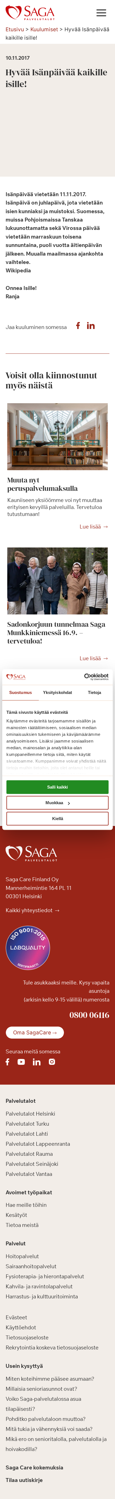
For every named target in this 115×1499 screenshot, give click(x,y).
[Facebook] (77, 327)
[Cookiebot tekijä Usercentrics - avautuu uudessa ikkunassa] (84, 677)
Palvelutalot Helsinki (30, 1113)
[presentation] (57, 436)
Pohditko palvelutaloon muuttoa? (46, 1419)
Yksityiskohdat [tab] (57, 692)
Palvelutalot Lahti (27, 1133)
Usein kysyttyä (24, 1366)
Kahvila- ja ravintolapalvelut (39, 1286)
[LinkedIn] (90, 327)
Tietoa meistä (22, 1225)
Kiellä (57, 818)
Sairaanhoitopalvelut (31, 1266)
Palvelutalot (21, 1100)
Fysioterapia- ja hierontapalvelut (45, 1276)
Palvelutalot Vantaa (29, 1174)
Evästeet (16, 1317)
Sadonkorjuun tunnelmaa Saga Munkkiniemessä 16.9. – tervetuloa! (56, 632)
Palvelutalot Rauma (29, 1153)
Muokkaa (54, 802)
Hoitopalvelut (22, 1256)
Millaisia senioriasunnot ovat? (41, 1388)
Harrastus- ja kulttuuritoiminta (42, 1296)
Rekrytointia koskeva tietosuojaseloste (52, 1347)
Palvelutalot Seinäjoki (32, 1164)
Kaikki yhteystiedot (30, 910)
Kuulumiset (44, 29)
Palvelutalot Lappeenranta (38, 1143)
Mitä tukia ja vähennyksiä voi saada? (49, 1429)
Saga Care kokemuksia (34, 1467)
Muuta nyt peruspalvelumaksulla (42, 484)
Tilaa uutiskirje (24, 1480)
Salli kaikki (57, 787)
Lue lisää (90, 526)
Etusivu (15, 29)
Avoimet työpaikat (29, 1192)
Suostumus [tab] (20, 692)
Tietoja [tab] (94, 692)
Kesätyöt (16, 1215)
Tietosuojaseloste (27, 1337)
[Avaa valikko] (101, 12)
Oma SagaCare (32, 1032)
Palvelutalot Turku (27, 1123)
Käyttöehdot (21, 1327)
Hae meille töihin (26, 1205)
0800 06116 (89, 1015)
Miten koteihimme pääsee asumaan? (50, 1378)
